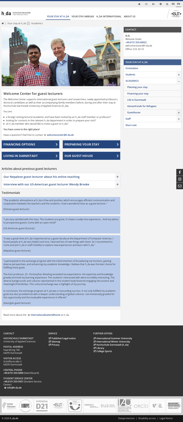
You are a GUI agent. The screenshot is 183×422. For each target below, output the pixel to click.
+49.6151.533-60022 (136, 42)
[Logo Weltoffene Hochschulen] (174, 406)
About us (129, 16)
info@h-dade (14, 387)
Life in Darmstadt (136, 99)
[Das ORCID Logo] (141, 406)
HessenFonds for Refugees (141, 106)
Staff (128, 118)
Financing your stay (138, 93)
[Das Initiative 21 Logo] (42, 406)
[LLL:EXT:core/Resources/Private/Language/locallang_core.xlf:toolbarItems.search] (167, 4)
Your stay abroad (82, 16)
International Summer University (114, 338)
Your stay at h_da (58, 16)
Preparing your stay (81, 144)
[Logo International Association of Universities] (124, 406)
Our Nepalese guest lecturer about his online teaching (41, 177)
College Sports (104, 351)
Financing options (19, 144)
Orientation (132, 68)
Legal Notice (166, 418)
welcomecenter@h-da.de (60, 134)
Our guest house (78, 155)
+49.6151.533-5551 (13, 381)
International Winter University (113, 341)
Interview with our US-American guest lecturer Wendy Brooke (46, 184)
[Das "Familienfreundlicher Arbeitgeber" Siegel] (75, 406)
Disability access (147, 418)
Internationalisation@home (45, 314)
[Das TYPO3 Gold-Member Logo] (157, 405)
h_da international (109, 16)
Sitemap (55, 341)
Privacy (55, 344)
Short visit (131, 125)
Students (130, 74)
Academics (37, 23)
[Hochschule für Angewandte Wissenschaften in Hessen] (9, 406)
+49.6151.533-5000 (13, 373)
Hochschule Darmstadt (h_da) (112, 344)
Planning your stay (137, 87)
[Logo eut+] (58, 406)
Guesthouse (133, 112)
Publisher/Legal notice (63, 338)
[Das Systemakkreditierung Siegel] (25, 406)
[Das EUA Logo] (108, 405)
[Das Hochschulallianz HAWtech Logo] (91, 406)
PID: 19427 (25, 418)
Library (100, 348)
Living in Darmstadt (20, 155)
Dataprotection (126, 418)
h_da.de (14, 418)
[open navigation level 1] (28, 23)
